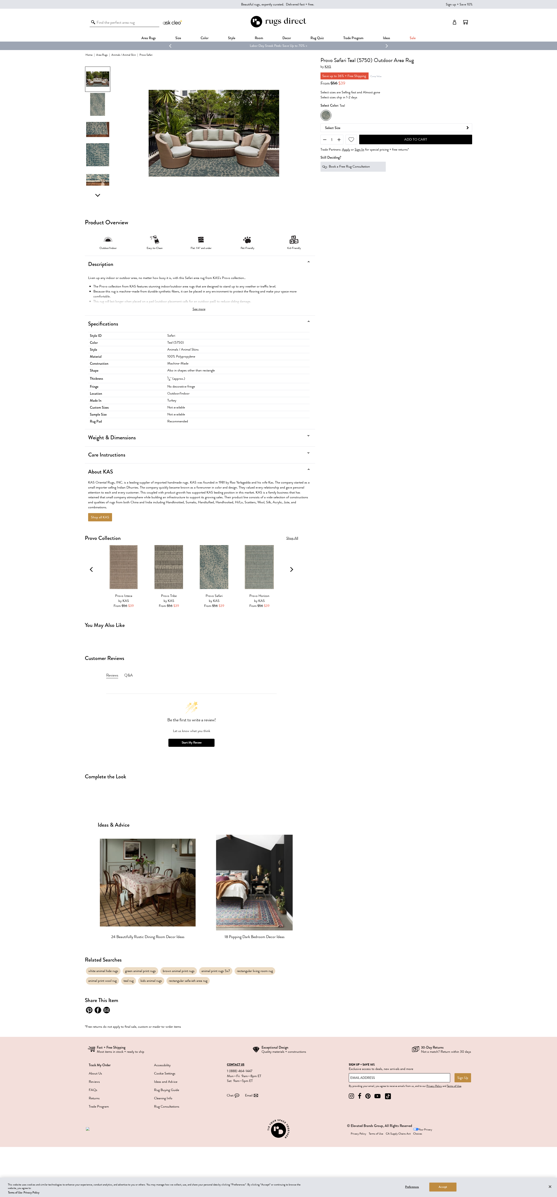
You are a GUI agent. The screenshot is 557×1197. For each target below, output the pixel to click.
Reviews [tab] (112, 675)
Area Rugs (148, 37)
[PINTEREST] (368, 1096)
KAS (328, 66)
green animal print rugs (140, 971)
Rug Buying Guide (166, 1090)
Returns (94, 1098)
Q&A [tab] (128, 675)
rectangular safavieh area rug (188, 980)
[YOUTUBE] (377, 1096)
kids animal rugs (151, 980)
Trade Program (353, 37)
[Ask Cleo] (173, 22)
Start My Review (191, 742)
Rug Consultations (166, 1106)
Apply (346, 149)
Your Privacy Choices (422, 1132)
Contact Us (235, 1064)
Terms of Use (454, 1086)
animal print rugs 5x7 (215, 971)
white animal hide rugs (103, 971)
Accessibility (162, 1065)
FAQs (93, 1090)
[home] (278, 27)
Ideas (386, 37)
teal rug (129, 980)
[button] (465, 22)
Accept (443, 1187)
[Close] (550, 1186)
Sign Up (462, 1077)
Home (89, 55)
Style (231, 37)
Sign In (359, 149)
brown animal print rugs (179, 971)
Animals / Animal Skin (123, 55)
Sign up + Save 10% (459, 4)
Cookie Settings (164, 1073)
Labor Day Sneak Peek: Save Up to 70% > (278, 45)
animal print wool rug (102, 980)
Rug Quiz (317, 37)
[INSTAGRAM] (351, 1096)
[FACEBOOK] (359, 1096)
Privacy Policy (434, 1086)
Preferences (412, 1187)
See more (199, 309)
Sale (413, 37)
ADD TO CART (415, 139)
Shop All (292, 538)
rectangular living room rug (255, 971)
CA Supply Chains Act (398, 1134)
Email (248, 1095)
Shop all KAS (100, 517)
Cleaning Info (163, 1098)
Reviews (94, 1081)
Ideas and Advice (165, 1081)
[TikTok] (387, 1096)
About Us (95, 1073)
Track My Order (100, 1065)
